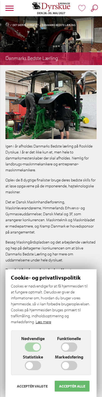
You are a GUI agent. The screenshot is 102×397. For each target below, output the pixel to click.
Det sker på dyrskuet (26, 25)
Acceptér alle (72, 386)
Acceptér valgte (32, 386)
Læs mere (43, 321)
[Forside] (7, 25)
